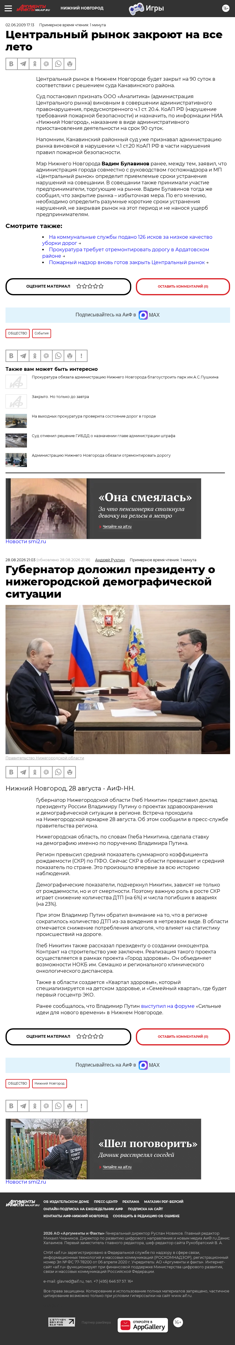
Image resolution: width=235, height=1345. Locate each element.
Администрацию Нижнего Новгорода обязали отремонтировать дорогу (101, 455)
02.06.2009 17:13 (20, 25)
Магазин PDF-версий (163, 1202)
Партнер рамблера (96, 1322)
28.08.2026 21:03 (20, 560)
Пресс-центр (106, 1202)
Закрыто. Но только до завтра (60, 396)
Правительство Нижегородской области (45, 758)
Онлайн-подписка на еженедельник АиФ (83, 1209)
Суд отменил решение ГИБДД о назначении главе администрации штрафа (103, 435)
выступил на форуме (168, 1006)
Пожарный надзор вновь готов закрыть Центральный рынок (127, 262)
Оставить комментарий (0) (183, 287)
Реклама (130, 1202)
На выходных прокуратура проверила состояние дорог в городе (94, 416)
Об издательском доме (66, 1202)
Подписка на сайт (145, 1209)
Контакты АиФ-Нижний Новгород (75, 1216)
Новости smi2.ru (26, 541)
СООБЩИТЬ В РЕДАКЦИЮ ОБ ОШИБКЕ (146, 1216)
